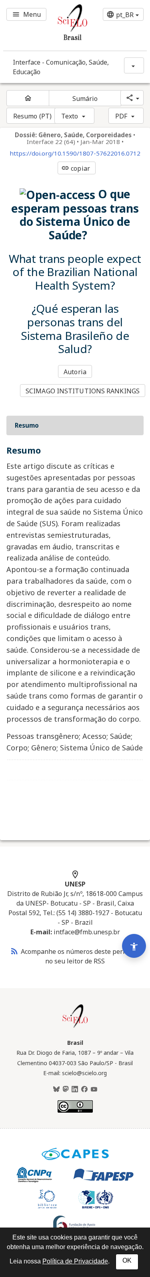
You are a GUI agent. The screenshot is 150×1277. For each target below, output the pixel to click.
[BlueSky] (56, 1089)
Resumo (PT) (32, 116)
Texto (69, 116)
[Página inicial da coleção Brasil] (75, 1026)
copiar (75, 168)
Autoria (75, 371)
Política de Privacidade (75, 1261)
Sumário (85, 98)
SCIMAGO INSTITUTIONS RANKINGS (83, 391)
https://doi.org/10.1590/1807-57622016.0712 (75, 153)
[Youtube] (94, 1089)
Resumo (27, 425)
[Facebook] (84, 1089)
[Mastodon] (65, 1089)
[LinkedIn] (75, 1089)
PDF (121, 116)
